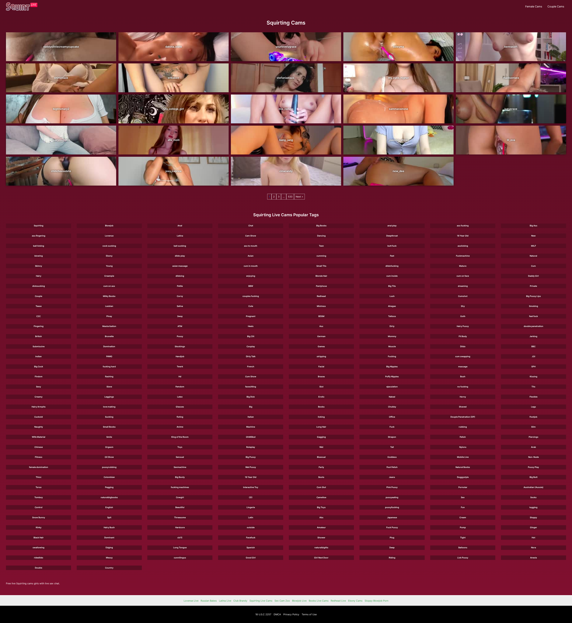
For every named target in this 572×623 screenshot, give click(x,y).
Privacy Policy (291, 614)
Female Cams (533, 6)
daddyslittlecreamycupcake (61, 46)
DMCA (277, 614)
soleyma (398, 46)
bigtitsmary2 (61, 108)
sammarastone (398, 108)
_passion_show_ (398, 140)
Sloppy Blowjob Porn (376, 600)
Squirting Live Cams (261, 600)
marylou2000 (61, 140)
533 (290, 196)
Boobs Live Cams (318, 600)
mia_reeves (286, 108)
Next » (299, 196)
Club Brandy (240, 600)
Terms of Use (309, 614)
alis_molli (174, 140)
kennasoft (510, 46)
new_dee (398, 171)
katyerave (511, 108)
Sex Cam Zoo (282, 600)
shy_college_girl (173, 108)
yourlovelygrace (286, 46)
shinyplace (61, 77)
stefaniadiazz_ (286, 77)
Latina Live (225, 600)
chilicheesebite (61, 171)
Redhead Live (338, 600)
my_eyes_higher (398, 77)
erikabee (173, 77)
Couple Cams (555, 6)
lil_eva (511, 140)
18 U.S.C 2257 (263, 614)
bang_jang (286, 140)
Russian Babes (209, 600)
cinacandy (286, 171)
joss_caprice (173, 171)
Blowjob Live (299, 600)
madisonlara (511, 77)
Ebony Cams (355, 600)
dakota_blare (173, 46)
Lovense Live (191, 600)
